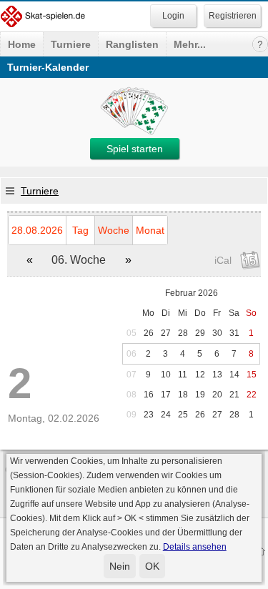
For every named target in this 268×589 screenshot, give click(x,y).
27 (166, 333)
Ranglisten (132, 44)
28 (183, 333)
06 (131, 354)
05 (131, 333)
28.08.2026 (37, 230)
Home (22, 44)
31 (234, 333)
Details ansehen (195, 547)
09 (131, 415)
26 (149, 333)
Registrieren (233, 16)
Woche (113, 230)
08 (131, 395)
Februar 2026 (191, 293)
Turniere (71, 44)
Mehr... (190, 44)
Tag (80, 230)
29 (200, 333)
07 (131, 375)
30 (217, 333)
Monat (150, 230)
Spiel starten (134, 148)
